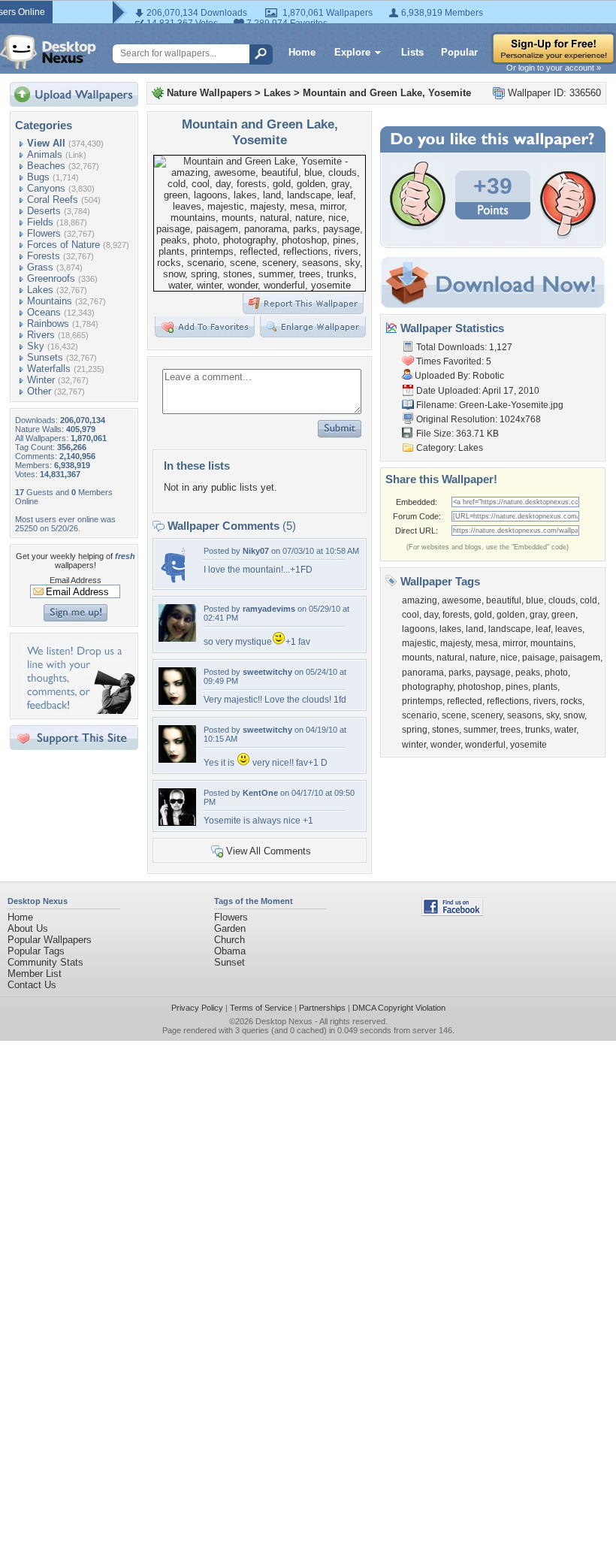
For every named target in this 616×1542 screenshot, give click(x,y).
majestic (419, 643)
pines (517, 687)
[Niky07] (172, 580)
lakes (450, 629)
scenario (419, 715)
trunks (537, 729)
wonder (445, 744)
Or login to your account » (553, 67)
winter (414, 744)
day (431, 614)
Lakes (40, 289)
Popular (459, 52)
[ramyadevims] (177, 638)
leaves (568, 629)
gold (483, 614)
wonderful (485, 744)
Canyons (46, 188)
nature (483, 657)
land (475, 629)
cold (588, 600)
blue (535, 600)
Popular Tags (36, 951)
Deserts (44, 210)
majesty (455, 643)
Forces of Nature (63, 244)
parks (459, 672)
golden (511, 614)
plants (545, 687)
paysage (493, 672)
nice (509, 657)
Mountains (49, 301)
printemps (422, 701)
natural (450, 657)
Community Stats (45, 962)
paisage (538, 657)
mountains (551, 643)
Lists (412, 52)
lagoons (418, 629)
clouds (561, 600)
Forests (43, 256)
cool (410, 614)
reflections (508, 701)
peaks (527, 672)
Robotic (488, 375)
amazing (419, 600)
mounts (417, 657)
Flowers (44, 233)
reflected (464, 701)
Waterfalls (49, 368)
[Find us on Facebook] (452, 912)
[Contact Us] (78, 710)
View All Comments (268, 851)
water (565, 729)
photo (556, 672)
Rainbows (48, 323)
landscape (509, 629)
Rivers (41, 334)
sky (552, 715)
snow (573, 715)
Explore (352, 52)
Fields (40, 222)
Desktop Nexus (284, 1021)
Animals (44, 154)
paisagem (580, 657)
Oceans (44, 312)
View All (46, 143)
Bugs (38, 177)
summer (480, 729)
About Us (28, 928)
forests (456, 614)
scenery (487, 715)
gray (538, 614)
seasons (524, 715)
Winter (41, 380)
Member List (35, 973)
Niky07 (256, 550)
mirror (514, 643)
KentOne (260, 792)
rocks (571, 701)
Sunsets (45, 357)
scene (454, 715)
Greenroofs (51, 278)
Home (302, 52)
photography (427, 687)
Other (39, 391)
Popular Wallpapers (50, 939)
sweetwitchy (267, 671)
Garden (230, 928)
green (563, 614)
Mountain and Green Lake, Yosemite (387, 92)
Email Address (75, 580)
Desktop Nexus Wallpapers (48, 52)
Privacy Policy (197, 1007)
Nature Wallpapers (209, 92)
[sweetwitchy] (177, 701)
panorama (423, 672)
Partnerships (322, 1007)
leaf (543, 629)
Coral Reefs (52, 199)
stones (445, 729)
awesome (462, 600)
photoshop (479, 687)
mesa (487, 643)
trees (510, 729)
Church (229, 939)
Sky (35, 346)
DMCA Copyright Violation (398, 1007)
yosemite (528, 744)
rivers (544, 701)
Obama (230, 951)
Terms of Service (261, 1007)
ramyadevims (269, 608)
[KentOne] (177, 822)
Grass (40, 267)
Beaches (46, 165)
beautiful (503, 600)
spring (414, 729)
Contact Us (32, 984)
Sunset (229, 962)
